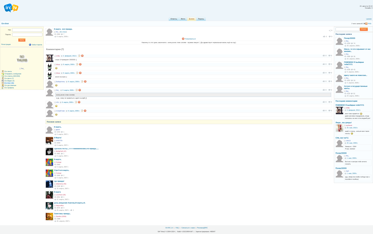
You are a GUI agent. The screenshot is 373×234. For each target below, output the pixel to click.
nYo (57, 102)
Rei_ (57, 32)
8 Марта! (57, 138)
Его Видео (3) (9, 81)
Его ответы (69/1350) (12, 76)
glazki (58, 129)
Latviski (369, 19)
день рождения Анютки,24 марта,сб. (69, 203)
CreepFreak (60, 111)
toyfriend (349, 125)
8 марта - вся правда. (63, 29)
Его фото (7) (9, 78)
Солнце (58, 162)
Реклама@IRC (202, 228)
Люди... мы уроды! (344, 123)
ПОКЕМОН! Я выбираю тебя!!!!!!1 (350, 105)
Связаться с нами (188, 228)
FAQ (177, 228)
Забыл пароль (37, 45)
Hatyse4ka (60, 205)
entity (58, 56)
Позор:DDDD (349, 38)
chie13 (348, 141)
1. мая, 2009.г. (352, 158)
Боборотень (60, 81)
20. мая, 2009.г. (352, 143)
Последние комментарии (346, 101)
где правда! (59, 181)
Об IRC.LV (169, 228)
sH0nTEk (59, 140)
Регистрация (6, 44)
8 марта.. (58, 127)
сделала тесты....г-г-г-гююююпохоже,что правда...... (76, 149)
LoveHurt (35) (61, 195)
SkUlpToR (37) (61, 151)
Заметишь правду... (62, 214)
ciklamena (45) (61, 184)
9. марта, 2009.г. (69, 64)
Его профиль (9, 88)
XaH (347, 171)
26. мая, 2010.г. (352, 128)
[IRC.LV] (9, 7)
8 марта (57, 192)
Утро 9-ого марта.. (61, 170)
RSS (369, 23)
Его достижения (10, 85)
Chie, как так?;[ (342, 138)
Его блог (5, 24)
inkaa (58, 64)
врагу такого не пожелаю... (355, 75)
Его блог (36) (9, 83)
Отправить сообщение (13, 74)
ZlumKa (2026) (61, 216)
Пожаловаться (190, 39)
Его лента (8, 71)
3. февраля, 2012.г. (70, 56)
